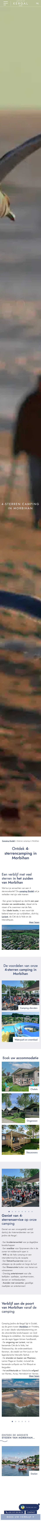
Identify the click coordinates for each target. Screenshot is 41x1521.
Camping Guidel (8, 841)
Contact (31, 1512)
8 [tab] (32, 1212)
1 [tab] (9, 1212)
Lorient (5, 916)
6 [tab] (25, 1212)
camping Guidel (26, 891)
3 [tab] (16, 1212)
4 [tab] (19, 1212)
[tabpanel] (20, 1188)
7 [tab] (29, 1212)
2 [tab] (12, 1212)
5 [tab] (22, 1212)
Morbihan (23, 1326)
